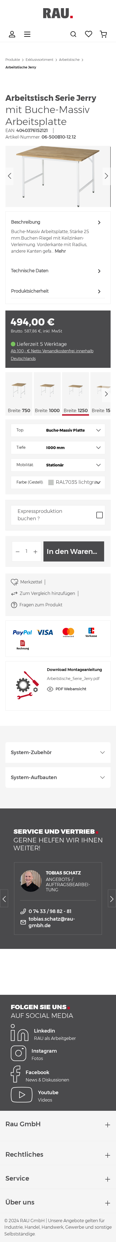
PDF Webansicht (71, 688)
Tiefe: (21, 447)
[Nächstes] (107, 176)
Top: (20, 430)
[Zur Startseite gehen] (58, 13)
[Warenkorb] (103, 34)
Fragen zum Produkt (40, 604)
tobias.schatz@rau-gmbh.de (52, 922)
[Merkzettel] (88, 34)
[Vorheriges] (9, 176)
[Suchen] (74, 34)
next (106, 394)
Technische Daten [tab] (29, 270)
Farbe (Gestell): (29, 482)
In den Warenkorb (75, 551)
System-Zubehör (31, 752)
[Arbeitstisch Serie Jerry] (58, 176)
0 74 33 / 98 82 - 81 (50, 911)
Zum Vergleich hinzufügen (47, 593)
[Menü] (27, 34)
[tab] (56, 236)
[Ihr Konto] (12, 34)
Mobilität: (25, 464)
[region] (58, 176)
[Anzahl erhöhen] (35, 551)
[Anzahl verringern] (17, 551)
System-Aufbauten (34, 777)
